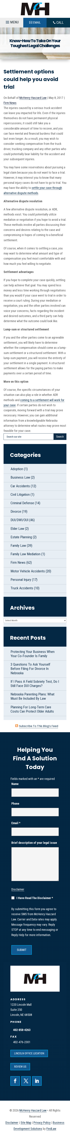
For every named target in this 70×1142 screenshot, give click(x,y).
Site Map (26, 1122)
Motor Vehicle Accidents (28, 571)
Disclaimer (17, 889)
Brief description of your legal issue (34, 842)
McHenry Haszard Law (33, 98)
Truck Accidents (22, 588)
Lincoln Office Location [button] (29, 1053)
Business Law (20, 477)
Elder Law (17, 529)
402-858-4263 (21, 1030)
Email (15, 823)
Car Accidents (20, 486)
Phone (15, 803)
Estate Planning (21, 537)
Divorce (16, 511)
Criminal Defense (22, 503)
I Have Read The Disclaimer (34, 898)
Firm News (10, 103)
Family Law (18, 546)
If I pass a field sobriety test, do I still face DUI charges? (35, 684)
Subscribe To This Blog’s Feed (38, 726)
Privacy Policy (42, 1122)
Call (60, 23)
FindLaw (51, 1128)
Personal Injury (21, 580)
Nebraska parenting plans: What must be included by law (32, 696)
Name (15, 784)
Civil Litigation (20, 495)
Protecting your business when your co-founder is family (33, 654)
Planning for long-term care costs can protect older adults (32, 709)
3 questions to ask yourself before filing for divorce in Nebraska (30, 668)
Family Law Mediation (25, 554)
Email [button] (37, 22)
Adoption (17, 469)
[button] (11, 23)
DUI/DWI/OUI (19, 520)
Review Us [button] (20, 1066)
